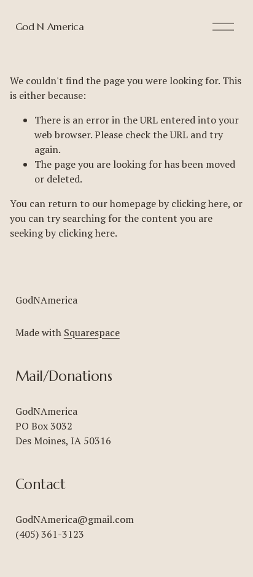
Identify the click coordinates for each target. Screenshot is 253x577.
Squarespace (92, 332)
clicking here (199, 203)
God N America (49, 26)
